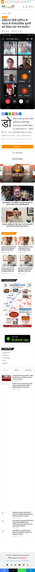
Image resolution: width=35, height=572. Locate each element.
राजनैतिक (9, 13)
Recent (16, 370)
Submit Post (5, 355)
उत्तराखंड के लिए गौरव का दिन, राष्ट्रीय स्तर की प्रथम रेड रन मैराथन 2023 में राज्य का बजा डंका (22, 377)
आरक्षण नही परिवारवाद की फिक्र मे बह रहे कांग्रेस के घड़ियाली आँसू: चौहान (8, 248)
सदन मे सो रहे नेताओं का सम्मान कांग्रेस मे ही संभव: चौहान (17, 175)
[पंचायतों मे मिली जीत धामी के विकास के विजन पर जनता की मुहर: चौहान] (26, 241)
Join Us (4, 360)
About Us (12, 560)
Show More (17, 146)
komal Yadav (6, 31)
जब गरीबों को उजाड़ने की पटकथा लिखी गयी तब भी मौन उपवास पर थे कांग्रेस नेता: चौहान (22, 532)
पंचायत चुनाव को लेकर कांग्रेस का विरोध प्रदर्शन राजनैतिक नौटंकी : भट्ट (7, 269)
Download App (17, 333)
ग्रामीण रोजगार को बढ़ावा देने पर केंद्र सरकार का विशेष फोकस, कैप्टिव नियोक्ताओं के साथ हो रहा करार (22, 385)
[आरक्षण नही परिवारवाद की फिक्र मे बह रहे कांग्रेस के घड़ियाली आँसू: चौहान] (9, 241)
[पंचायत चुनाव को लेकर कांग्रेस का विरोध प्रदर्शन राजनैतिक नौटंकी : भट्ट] (9, 260)
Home (4, 13)
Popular (5, 370)
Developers (22, 558)
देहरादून (17, 170)
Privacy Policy (25, 560)
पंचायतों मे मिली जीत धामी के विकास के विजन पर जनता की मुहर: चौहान (25, 248)
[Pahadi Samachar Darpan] (8, 6)
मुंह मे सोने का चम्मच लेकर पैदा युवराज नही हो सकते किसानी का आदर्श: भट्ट (25, 269)
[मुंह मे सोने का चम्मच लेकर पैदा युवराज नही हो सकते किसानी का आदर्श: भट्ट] (26, 260)
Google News (6, 352)
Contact (19, 560)
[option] (17, 173)
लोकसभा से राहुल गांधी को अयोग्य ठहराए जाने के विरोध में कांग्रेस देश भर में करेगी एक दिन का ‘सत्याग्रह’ (22, 514)
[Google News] (17, 153)
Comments (28, 370)
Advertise (5, 363)
